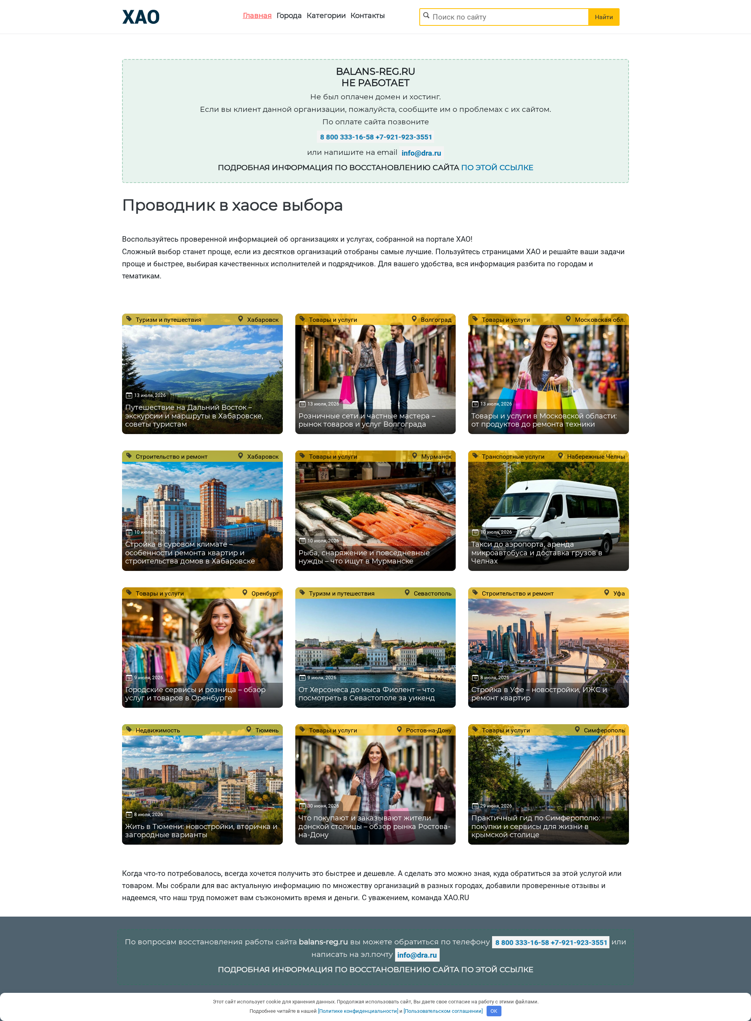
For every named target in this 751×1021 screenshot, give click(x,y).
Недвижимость (157, 730)
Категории (326, 15)
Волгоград (435, 319)
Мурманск (436, 456)
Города (289, 15)
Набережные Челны (595, 456)
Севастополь (432, 593)
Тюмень (266, 730)
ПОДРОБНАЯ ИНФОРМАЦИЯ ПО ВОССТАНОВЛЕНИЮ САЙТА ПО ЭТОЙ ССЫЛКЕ (376, 969)
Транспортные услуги (512, 456)
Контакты (367, 15)
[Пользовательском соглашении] (443, 1011)
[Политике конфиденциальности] (358, 1011)
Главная (257, 15)
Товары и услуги (332, 319)
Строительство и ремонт (171, 456)
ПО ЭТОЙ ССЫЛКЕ (497, 167)
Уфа (618, 593)
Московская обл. (599, 319)
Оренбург (264, 593)
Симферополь (603, 730)
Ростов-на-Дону (428, 730)
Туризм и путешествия (167, 319)
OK (493, 1011)
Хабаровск (262, 319)
